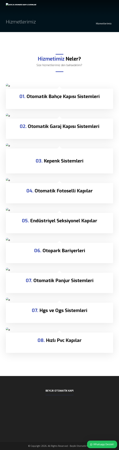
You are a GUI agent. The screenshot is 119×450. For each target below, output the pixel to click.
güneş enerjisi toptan (80, 427)
